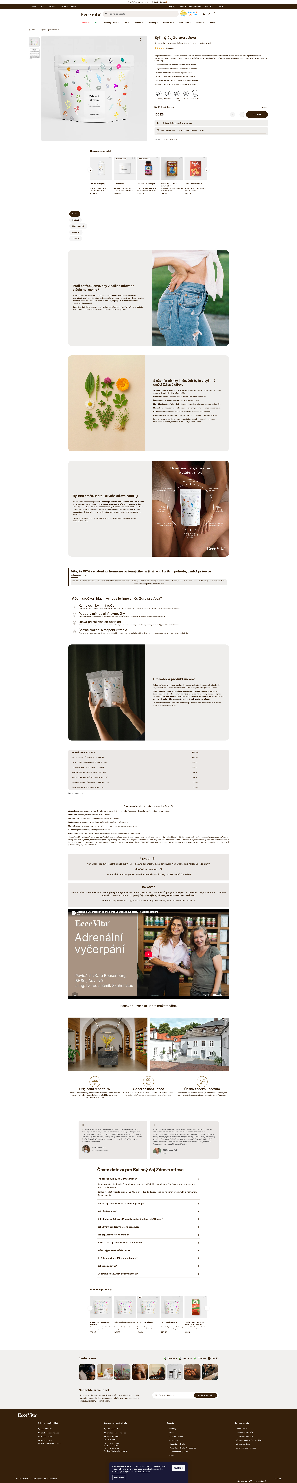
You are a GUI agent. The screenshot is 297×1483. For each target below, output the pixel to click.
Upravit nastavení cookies (246, 1448)
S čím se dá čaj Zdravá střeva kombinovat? (120, 1242)
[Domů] (34, 30)
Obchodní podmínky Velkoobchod (182, 1448)
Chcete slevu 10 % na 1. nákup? (251, 1481)
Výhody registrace (243, 1444)
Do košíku (257, 114)
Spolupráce (173, 1440)
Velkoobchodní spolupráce (179, 1452)
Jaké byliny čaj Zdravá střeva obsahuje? (118, 1227)
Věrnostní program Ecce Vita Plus (249, 1440)
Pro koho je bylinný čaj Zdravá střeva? (117, 1179)
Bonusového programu (182, 123)
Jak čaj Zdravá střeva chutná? (113, 1234)
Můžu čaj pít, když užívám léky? (114, 1250)
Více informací (144, 1471)
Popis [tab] (74, 214)
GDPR (171, 1456)
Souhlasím (178, 1468)
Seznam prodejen (176, 1436)
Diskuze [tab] (75, 232)
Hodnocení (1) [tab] (78, 226)
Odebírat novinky (205, 1395)
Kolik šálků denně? (107, 1211)
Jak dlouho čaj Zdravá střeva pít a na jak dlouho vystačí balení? (130, 1219)
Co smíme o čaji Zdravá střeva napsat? (118, 1274)
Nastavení (119, 1477)
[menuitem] (26, 6)
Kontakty (172, 1429)
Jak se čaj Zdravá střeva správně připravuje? (121, 1203)
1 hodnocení (171, 48)
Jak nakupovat (241, 1429)
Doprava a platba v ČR (244, 1432)
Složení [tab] (75, 220)
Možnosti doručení (166, 107)
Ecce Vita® (173, 139)
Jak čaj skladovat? (107, 1266)
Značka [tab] (75, 238)
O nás (171, 1432)
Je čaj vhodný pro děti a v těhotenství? (118, 1258)
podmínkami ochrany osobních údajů (94, 1401)
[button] (141, 39)
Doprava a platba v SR (244, 1436)
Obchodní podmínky (177, 1444)
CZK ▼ (220, 6)
